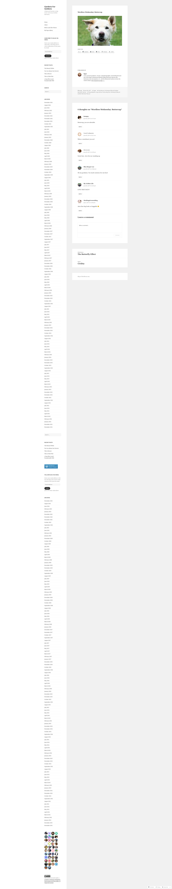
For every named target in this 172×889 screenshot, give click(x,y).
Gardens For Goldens (49, 7)
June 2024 (46, 108)
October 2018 (47, 204)
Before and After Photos (50, 27)
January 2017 (47, 260)
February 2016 (48, 290)
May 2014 (46, 346)
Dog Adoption (92, 92)
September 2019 (48, 175)
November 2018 (48, 201)
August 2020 (47, 145)
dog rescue (99, 92)
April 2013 (47, 381)
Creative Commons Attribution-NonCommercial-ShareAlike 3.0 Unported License (52, 881)
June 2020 (46, 150)
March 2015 (47, 319)
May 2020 (46, 153)
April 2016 (47, 285)
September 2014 (48, 336)
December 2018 (48, 199)
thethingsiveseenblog (91, 200)
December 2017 (48, 231)
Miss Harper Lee (89, 167)
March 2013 (47, 384)
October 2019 (47, 172)
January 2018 (47, 228)
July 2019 (46, 180)
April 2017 (47, 252)
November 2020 (48, 140)
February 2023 (48, 110)
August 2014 (47, 338)
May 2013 (46, 379)
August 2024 (47, 105)
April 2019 (47, 188)
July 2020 (46, 148)
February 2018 (48, 226)
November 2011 (48, 427)
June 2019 (46, 183)
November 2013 (48, 362)
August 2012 (47, 403)
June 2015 (46, 311)
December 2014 (48, 328)
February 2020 (48, 161)
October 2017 (47, 236)
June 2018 (46, 215)
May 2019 (46, 185)
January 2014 (47, 357)
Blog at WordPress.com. (84, 276)
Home (46, 22)
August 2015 (47, 306)
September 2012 (48, 400)
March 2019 (47, 191)
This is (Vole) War (48, 76)
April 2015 (47, 317)
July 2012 (46, 405)
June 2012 (46, 408)
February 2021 (48, 134)
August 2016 (47, 274)
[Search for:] (52, 91)
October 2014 (47, 333)
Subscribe (48, 55)
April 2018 (47, 220)
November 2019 (48, 169)
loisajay (86, 116)
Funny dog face (106, 92)
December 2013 (48, 360)
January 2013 (47, 389)
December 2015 (48, 295)
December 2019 (48, 167)
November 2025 (48, 102)
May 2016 (46, 282)
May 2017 (46, 250)
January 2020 (47, 164)
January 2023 (47, 113)
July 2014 (46, 341)
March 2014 (47, 352)
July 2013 (46, 373)
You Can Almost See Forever (51, 71)
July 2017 (46, 244)
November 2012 (48, 395)
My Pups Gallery (48, 30)
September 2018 (48, 207)
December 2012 (48, 392)
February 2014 (48, 354)
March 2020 (47, 159)
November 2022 (48, 118)
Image (80, 90)
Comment (117, 235)
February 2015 (48, 322)
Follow (47, 488)
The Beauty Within (49, 68)
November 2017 (48, 234)
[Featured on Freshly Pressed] (51, 466)
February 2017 (48, 258)
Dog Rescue (101, 90)
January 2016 (47, 293)
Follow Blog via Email (51, 475)
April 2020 (47, 156)
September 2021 (48, 126)
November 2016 (48, 266)
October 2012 (47, 397)
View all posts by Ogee (97, 80)
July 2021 (46, 129)
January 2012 (47, 421)
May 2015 (46, 314)
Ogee (94, 90)
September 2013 (48, 368)
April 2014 (47, 349)
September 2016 (48, 271)
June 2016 (46, 279)
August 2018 (47, 210)
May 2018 (46, 218)
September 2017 (48, 239)
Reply (80, 126)
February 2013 (48, 387)
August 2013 (47, 370)
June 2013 (46, 376)
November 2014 (48, 330)
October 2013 (47, 365)
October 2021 (47, 124)
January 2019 (47, 196)
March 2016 (47, 287)
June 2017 (46, 247)
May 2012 (46, 411)
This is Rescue (48, 73)
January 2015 (47, 325)
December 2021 (48, 121)
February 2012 (48, 419)
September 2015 (48, 303)
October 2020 (47, 142)
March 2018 (47, 223)
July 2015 (46, 309)
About (46, 25)
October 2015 (47, 301)
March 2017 (47, 255)
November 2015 (48, 298)
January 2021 (47, 137)
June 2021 (46, 132)
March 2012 (47, 416)
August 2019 (47, 177)
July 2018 (46, 212)
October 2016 (47, 269)
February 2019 (48, 193)
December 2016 (48, 263)
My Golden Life (88, 183)
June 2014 (46, 344)
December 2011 (48, 424)
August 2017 (47, 242)
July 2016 (46, 277)
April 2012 (47, 413)
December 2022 (48, 116)
